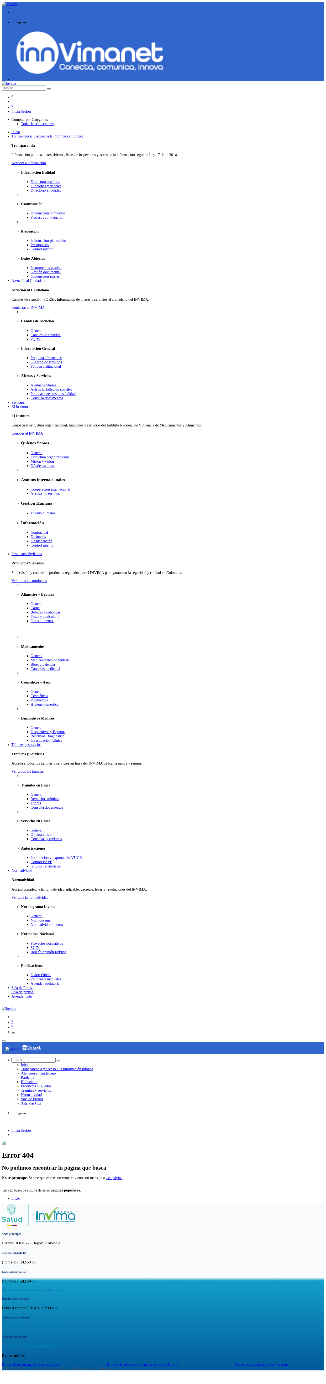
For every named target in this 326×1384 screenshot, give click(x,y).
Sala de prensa (22, 992)
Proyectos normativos (47, 943)
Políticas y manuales (46, 979)
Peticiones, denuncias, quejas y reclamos (262, 1364)
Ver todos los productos (29, 581)
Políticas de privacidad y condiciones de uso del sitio (142, 1364)
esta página (114, 1178)
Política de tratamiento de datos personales (30, 1364)
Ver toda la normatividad (29, 897)
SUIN (35, 948)
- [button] (2, 1004)
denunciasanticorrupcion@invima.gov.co (32, 1289)
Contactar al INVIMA (28, 307)
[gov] (89, 75)
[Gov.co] (13, 1049)
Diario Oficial (41, 975)
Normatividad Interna (47, 925)
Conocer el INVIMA (27, 433)
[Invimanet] (31, 1049)
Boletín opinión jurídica (48, 952)
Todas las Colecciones (37, 124)
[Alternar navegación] (13, 1033)
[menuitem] (15, 132)
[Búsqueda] (49, 89)
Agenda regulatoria (45, 983)
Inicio (15, 1198)
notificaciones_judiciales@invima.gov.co (32, 1327)
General (36, 916)
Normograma (41, 920)
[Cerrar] (4, 1041)
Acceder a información (28, 163)
